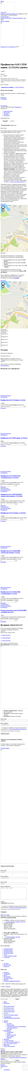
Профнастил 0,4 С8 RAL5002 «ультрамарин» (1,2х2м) (10, 592)
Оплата (9, 1033)
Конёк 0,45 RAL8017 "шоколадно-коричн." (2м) (13, 18)
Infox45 (8, 986)
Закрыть (3, 1050)
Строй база (8, 13)
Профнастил (14, 13)
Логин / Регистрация (9, 1046)
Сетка (5, 954)
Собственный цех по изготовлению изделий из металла (16, 1027)
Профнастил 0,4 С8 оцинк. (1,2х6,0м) (13, 513)
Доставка (6, 963)
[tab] (15, 111)
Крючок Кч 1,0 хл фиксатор (8, 46)
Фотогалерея (7, 976)
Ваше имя (3, 719)
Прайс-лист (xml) (11, 1035)
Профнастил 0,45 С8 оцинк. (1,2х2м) (13, 400)
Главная (3, 13)
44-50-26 (17, 921)
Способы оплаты (8, 978)
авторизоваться (5, 365)
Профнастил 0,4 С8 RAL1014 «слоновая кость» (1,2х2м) (10, 476)
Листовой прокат (8, 951)
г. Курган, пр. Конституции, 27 (17, 181)
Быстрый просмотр (6, 395)
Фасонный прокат (8, 953)
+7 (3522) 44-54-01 (5, 635)
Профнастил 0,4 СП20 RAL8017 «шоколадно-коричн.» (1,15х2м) (11, 495)
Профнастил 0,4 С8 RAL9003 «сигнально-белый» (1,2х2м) (10, 551)
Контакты (6, 972)
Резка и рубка (7, 965)
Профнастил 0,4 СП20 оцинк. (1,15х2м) (14, 438)
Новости (6, 979)
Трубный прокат (8, 950)
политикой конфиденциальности (17, 729)
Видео (5, 975)
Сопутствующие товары (10, 956)
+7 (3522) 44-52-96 (5, 640)
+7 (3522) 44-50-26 (5, 638)
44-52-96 (23, 921)
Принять (3, 1059)
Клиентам (6, 966)
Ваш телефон (4, 723)
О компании (7, 974)
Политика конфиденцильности (12, 981)
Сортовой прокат (8, 948)
